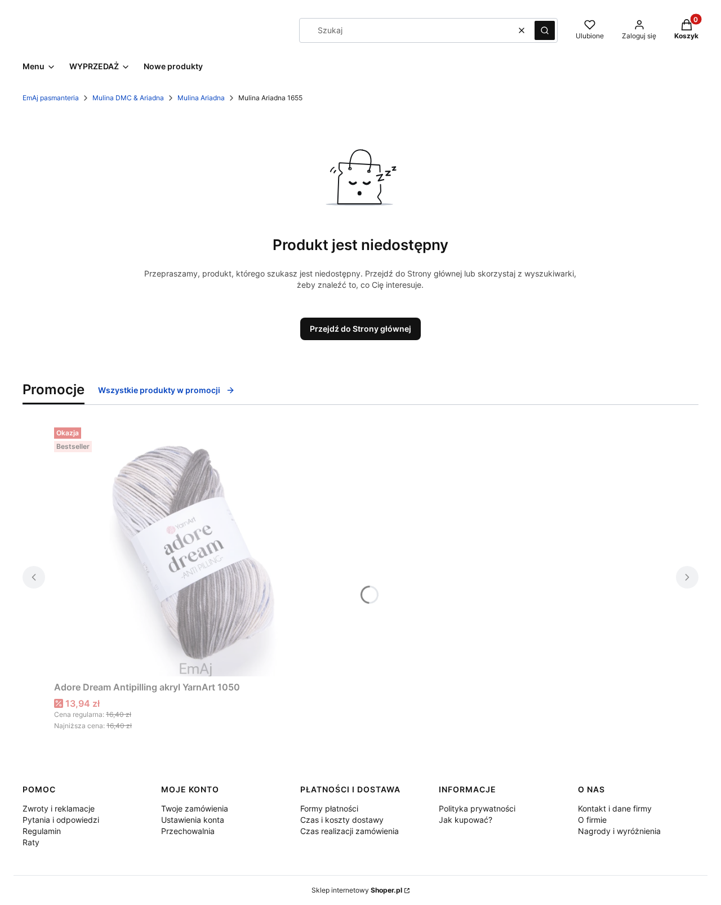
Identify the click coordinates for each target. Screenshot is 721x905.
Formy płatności (329, 808)
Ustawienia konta (192, 819)
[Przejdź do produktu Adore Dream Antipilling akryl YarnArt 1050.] (195, 549)
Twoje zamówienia (194, 808)
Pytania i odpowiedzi (61, 819)
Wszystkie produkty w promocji (159, 390)
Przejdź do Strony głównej (360, 328)
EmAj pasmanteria (51, 97)
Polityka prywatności (477, 808)
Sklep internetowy (356, 890)
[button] (545, 30)
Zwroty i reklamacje (59, 808)
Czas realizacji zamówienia (349, 831)
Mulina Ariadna (201, 97)
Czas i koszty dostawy (342, 819)
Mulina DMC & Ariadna (128, 97)
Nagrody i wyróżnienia (619, 831)
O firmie (592, 819)
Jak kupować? (465, 819)
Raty (31, 842)
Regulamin (42, 831)
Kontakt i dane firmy (615, 808)
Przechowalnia (188, 831)
